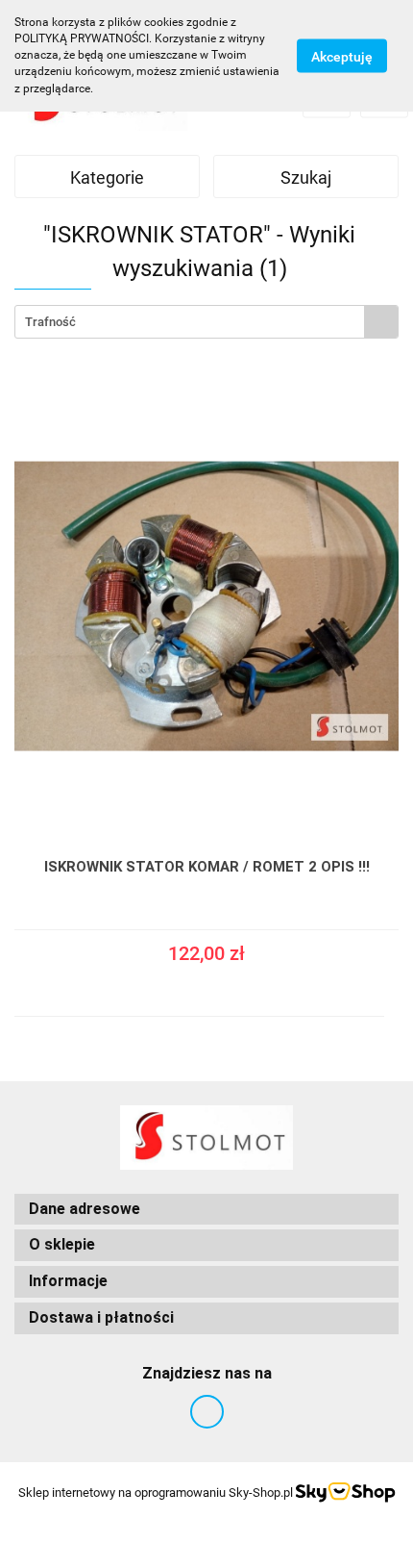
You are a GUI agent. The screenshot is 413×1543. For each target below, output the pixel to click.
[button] (206, 1210)
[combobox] (206, 322)
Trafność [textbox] (50, 322)
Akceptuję (342, 55)
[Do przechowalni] (390, 972)
